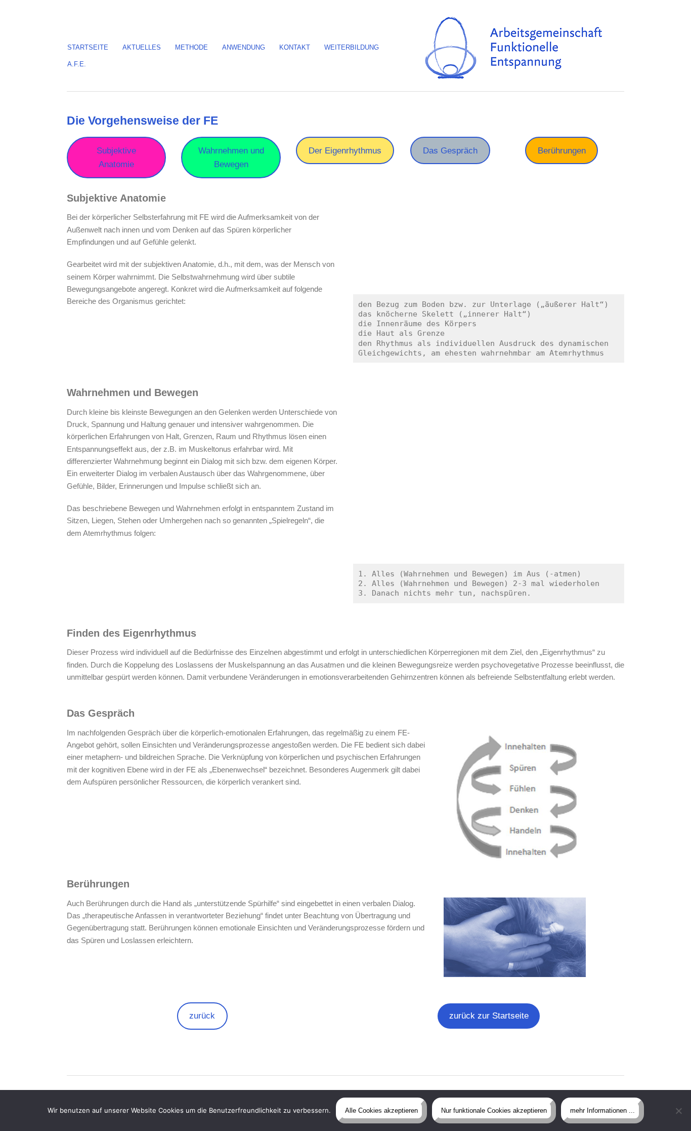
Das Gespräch (450, 150)
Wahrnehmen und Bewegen (231, 157)
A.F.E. (76, 64)
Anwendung (243, 47)
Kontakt (294, 47)
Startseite (87, 47)
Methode (191, 47)
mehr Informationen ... (602, 1110)
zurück (202, 1016)
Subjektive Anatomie (116, 157)
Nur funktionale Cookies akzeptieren (494, 1110)
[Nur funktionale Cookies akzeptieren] (678, 1111)
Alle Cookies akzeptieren (381, 1110)
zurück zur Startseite (489, 1016)
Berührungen (562, 150)
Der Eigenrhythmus (345, 150)
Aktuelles (141, 47)
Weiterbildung (351, 47)
